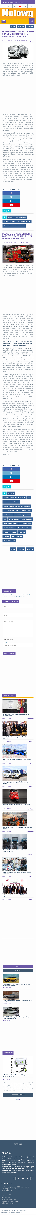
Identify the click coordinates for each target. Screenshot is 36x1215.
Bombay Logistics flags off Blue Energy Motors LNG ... (15, 782)
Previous (21, 27)
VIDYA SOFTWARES (16, 1212)
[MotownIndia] (18, 13)
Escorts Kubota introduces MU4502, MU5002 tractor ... (17, 827)
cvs (5, 519)
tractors (22, 532)
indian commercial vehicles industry (17, 506)
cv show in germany (22, 515)
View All (30, 27)
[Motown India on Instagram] (26, 6)
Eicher (10, 217)
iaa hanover (8, 515)
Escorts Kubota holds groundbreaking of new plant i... (17, 737)
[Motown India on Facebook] (8, 6)
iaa (29, 497)
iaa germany (26, 510)
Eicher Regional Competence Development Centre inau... (16, 873)
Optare (19, 536)
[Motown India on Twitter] (14, 6)
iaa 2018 (11, 493)
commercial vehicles (11, 502)
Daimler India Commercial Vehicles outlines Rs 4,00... (17, 895)
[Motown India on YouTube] (20, 6)
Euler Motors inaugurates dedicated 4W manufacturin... (15, 714)
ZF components (9, 541)
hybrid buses (27, 519)
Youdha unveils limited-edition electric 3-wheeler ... (16, 805)
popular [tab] (17, 970)
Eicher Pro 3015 (9, 221)
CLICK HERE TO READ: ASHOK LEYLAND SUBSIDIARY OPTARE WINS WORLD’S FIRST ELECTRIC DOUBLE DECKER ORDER (18, 343)
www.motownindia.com (16, 1169)
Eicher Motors (21, 217)
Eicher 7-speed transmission (14, 226)
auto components (10, 523)
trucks (6, 532)
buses (14, 532)
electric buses (14, 519)
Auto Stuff (8, 1053)
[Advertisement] (18, 94)
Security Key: (8, 640)
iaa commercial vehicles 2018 (14, 497)
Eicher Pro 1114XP (24, 221)
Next (13, 27)
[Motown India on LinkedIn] (31, 6)
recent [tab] (18, 966)
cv (4, 510)
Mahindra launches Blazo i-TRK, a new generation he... (15, 850)
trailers (6, 536)
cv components (25, 523)
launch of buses (9, 528)
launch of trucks (24, 528)
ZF (13, 536)
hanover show (13, 510)
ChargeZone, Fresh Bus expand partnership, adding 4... (17, 760)
